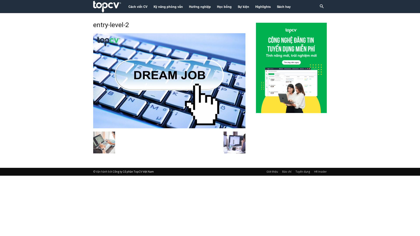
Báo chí (286, 172)
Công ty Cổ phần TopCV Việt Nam (133, 172)
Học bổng (224, 6)
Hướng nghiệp (200, 6)
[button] (321, 7)
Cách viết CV (137, 6)
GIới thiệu (272, 172)
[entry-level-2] (169, 127)
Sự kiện (243, 6)
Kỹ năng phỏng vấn (168, 6)
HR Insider (320, 172)
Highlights (263, 6)
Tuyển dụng (303, 172)
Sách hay (284, 6)
